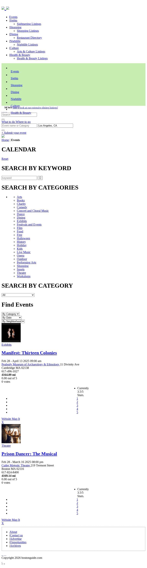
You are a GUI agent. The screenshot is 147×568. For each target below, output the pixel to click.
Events (13, 17)
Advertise (16, 538)
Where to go (23, 121)
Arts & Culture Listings (31, 51)
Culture (14, 48)
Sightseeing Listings (29, 23)
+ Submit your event (14, 132)
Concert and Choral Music (33, 210)
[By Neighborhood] (13, 321)
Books (21, 200)
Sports (20, 269)
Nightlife (15, 41)
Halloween (23, 238)
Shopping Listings (28, 30)
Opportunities (18, 542)
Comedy (22, 207)
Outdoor (22, 259)
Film (19, 228)
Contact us (16, 535)
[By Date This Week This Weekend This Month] (12, 317)
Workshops (23, 276)
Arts (19, 197)
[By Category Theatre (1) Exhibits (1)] (11, 313)
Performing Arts (26, 262)
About (13, 532)
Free (19, 234)
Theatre (21, 272)
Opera (20, 255)
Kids (20, 248)
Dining (14, 34)
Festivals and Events (29, 224)
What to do (9, 121)
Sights (13, 20)
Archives (15, 545)
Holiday (22, 245)
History (21, 241)
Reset (5, 158)
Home (5, 140)
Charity (21, 203)
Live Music (24, 252)
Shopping (15, 27)
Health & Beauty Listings (32, 58)
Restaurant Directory (29, 37)
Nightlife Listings (27, 44)
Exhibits (22, 221)
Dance (21, 214)
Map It (11, 420)
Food (20, 231)
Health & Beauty (20, 55)
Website (7, 418)
